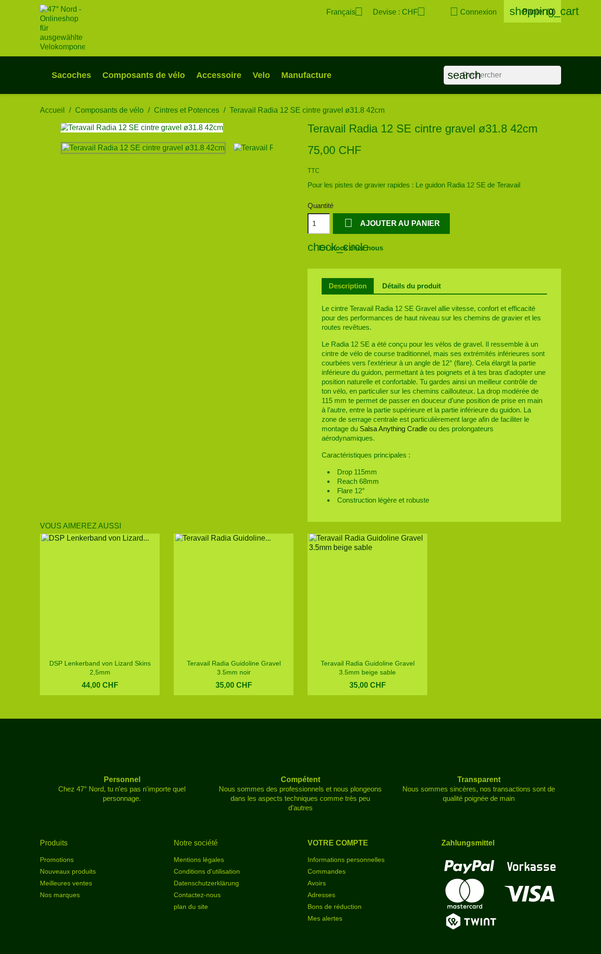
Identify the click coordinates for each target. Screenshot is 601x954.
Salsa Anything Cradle (392, 429)
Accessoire (218, 75)
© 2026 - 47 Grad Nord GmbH (300, 942)
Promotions (57, 859)
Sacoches (71, 75)
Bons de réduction (335, 906)
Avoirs (317, 883)
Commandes (327, 871)
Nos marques (60, 895)
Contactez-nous (197, 895)
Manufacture (306, 75)
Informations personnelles (346, 859)
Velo (261, 75)
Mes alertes (325, 918)
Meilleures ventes (66, 883)
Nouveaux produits (68, 871)
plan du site (191, 906)
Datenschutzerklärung (206, 883)
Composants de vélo (143, 75)
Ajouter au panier (392, 223)
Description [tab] (348, 286)
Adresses (321, 895)
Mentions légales (199, 859)
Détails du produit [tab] (411, 286)
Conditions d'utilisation (207, 871)
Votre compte (338, 843)
